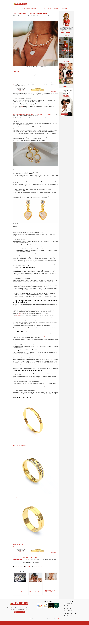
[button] (56, 71)
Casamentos (33, 8)
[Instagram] (62, 32)
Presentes (56, 8)
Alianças (44, 8)
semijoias (43, 566)
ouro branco (17, 315)
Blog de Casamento (26, 8)
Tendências (50, 8)
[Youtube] (65, 32)
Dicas (39, 8)
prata (45, 336)
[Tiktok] (67, 32)
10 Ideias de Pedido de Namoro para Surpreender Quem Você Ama (35, 592)
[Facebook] (69, 32)
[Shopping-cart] (70, 32)
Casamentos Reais (63, 8)
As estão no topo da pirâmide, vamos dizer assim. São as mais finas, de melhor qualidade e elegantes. (34, 114)
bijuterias (35, 566)
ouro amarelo (20, 313)
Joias (39, 566)
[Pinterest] (63, 32)
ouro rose (18, 317)
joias (14, 84)
